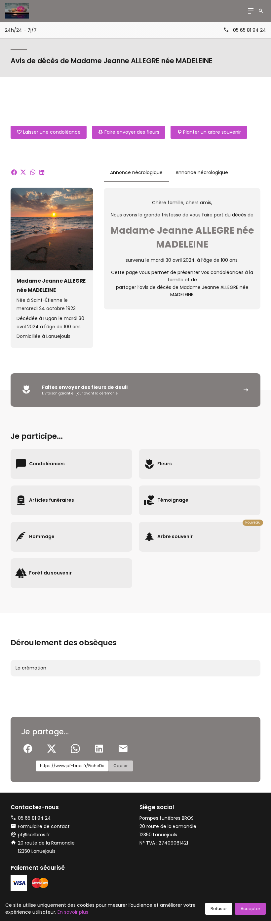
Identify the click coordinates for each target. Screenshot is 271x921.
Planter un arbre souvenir (212, 132)
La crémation (31, 668)
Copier (120, 765)
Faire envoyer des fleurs (131, 132)
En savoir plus (73, 912)
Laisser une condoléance (52, 132)
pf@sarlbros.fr (34, 834)
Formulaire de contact (44, 826)
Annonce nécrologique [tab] (136, 172)
